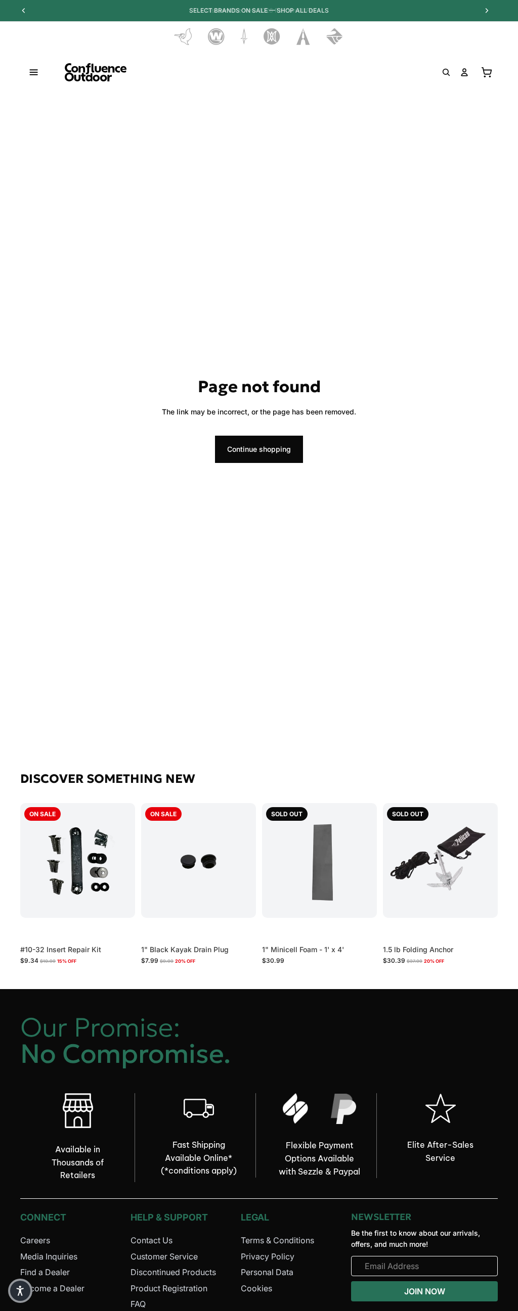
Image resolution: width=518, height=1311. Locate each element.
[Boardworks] (334, 36)
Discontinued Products (173, 1272)
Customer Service (164, 1256)
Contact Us (151, 1240)
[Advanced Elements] (303, 36)
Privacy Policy (267, 1256)
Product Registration (169, 1288)
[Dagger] (244, 36)
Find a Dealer (45, 1272)
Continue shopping (259, 449)
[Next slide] (245, 860)
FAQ (138, 1304)
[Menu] (34, 72)
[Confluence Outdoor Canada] (95, 72)
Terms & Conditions (277, 1240)
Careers (35, 1240)
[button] (20, 1291)
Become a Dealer (52, 1288)
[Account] (464, 72)
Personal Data (267, 1272)
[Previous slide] (152, 860)
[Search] (446, 72)
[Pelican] (183, 36)
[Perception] (272, 36)
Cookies (256, 1288)
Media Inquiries (48, 1256)
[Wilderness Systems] (216, 36)
